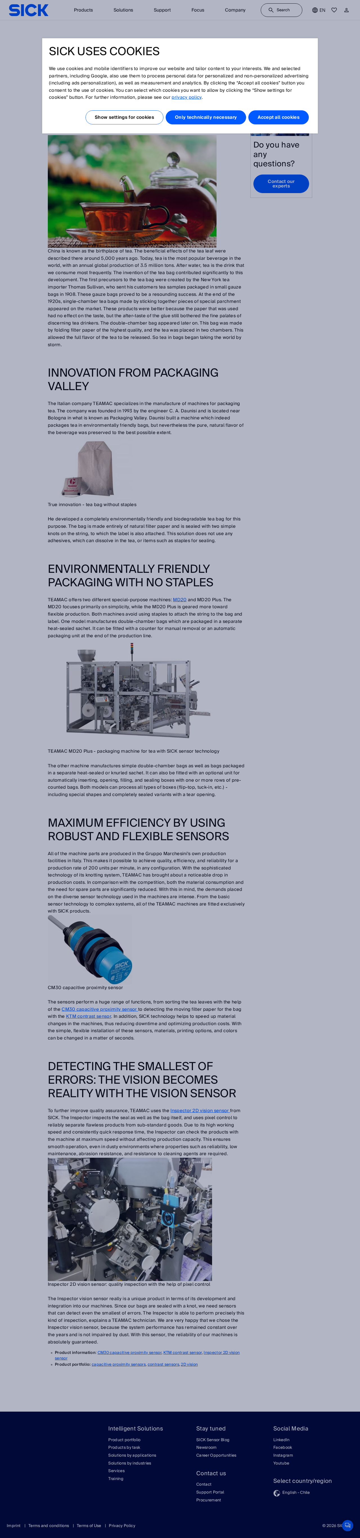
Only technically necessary (206, 117)
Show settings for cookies (124, 117)
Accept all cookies (279, 117)
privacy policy (186, 97)
